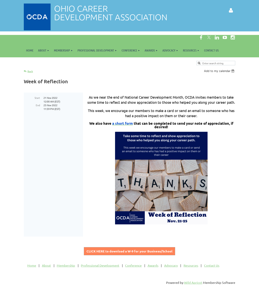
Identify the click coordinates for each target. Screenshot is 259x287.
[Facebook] (201, 37)
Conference (133, 265)
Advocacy (171, 265)
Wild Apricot (193, 282)
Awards (153, 265)
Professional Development (100, 265)
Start (37, 97)
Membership (66, 265)
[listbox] (219, 71)
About (46, 265)
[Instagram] (232, 37)
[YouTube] (224, 37)
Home (31, 265)
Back (30, 71)
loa (129, 251)
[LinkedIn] (216, 37)
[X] (208, 37)
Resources (191, 265)
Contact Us (211, 265)
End (38, 105)
